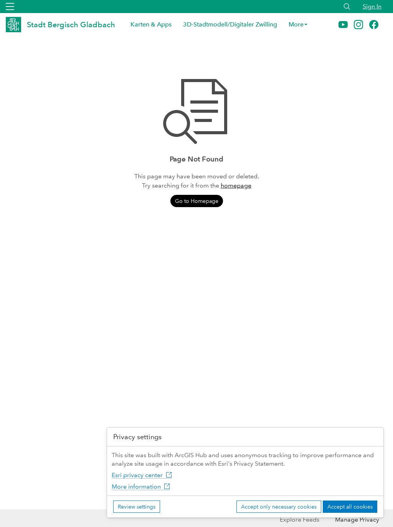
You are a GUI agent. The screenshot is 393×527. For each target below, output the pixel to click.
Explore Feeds (299, 519)
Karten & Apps (151, 24)
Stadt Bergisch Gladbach (71, 24)
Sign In (372, 6)
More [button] (296, 24)
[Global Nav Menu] (10, 6)
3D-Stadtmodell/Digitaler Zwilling (230, 24)
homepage (236, 185)
